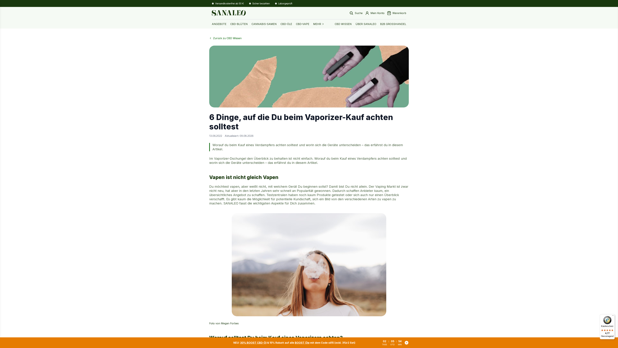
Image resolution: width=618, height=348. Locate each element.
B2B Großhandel (393, 24)
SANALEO (230, 203)
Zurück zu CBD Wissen (227, 38)
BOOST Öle (302, 342)
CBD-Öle (286, 24)
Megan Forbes (230, 323)
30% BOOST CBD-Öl (253, 342)
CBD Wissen (343, 24)
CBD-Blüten (239, 24)
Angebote (219, 24)
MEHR (317, 24)
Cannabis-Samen (264, 24)
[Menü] (613, 316)
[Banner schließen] (406, 342)
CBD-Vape (302, 24)
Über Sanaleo (366, 24)
